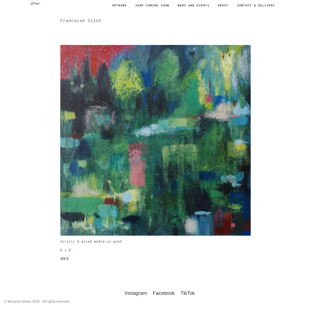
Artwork (119, 5)
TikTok (187, 293)
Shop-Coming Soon (152, 5)
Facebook (164, 293)
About (223, 5)
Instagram (136, 293)
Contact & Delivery (256, 5)
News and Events (193, 5)
